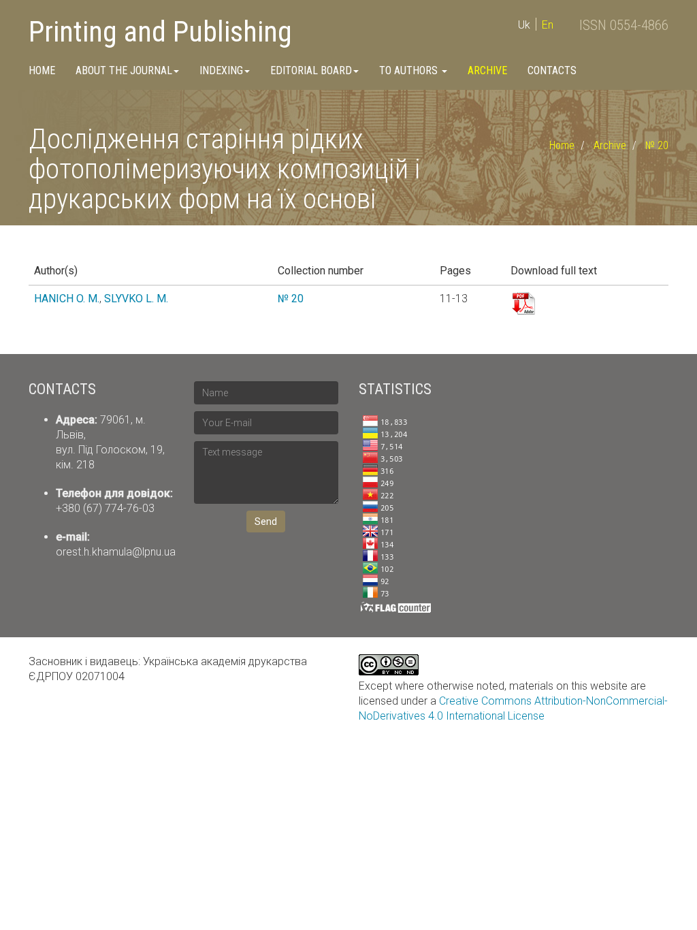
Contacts (552, 70)
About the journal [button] (124, 70)
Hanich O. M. (66, 298)
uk (524, 24)
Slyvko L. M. (136, 298)
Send (266, 521)
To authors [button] (409, 70)
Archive (487, 70)
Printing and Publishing (160, 31)
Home (42, 70)
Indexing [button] (221, 70)
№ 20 (656, 145)
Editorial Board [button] (311, 70)
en (547, 24)
